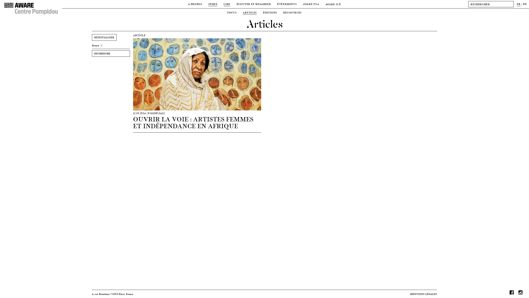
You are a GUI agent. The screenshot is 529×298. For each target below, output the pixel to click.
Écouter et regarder (254, 4)
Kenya (95, 45)
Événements (287, 4)
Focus (232, 12)
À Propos (195, 4)
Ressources (292, 12)
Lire (227, 4)
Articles (250, 12)
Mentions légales (423, 294)
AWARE (333, 4)
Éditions (270, 12)
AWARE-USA (311, 4)
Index (212, 4)
